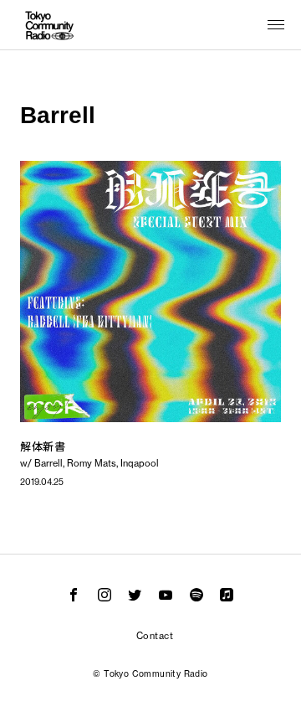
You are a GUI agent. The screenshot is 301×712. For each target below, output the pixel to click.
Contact (154, 636)
